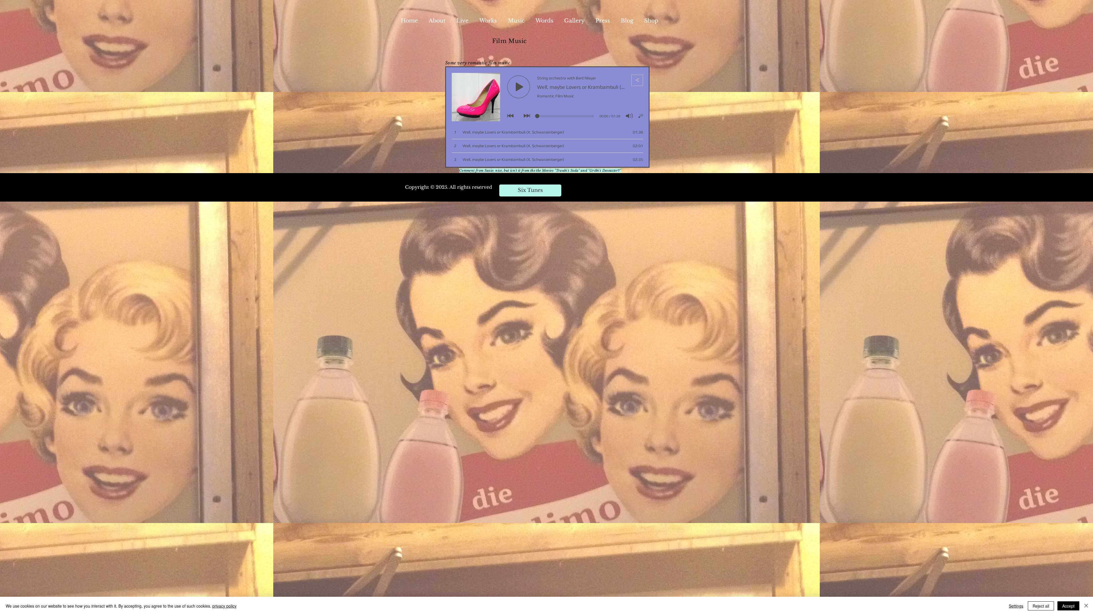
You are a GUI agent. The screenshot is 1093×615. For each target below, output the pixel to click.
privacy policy (224, 606)
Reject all (1041, 606)
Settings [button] (1016, 606)
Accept (1068, 606)
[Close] (1086, 605)
